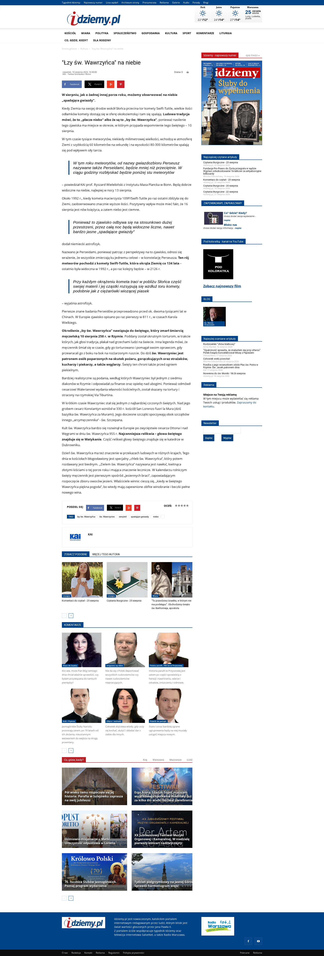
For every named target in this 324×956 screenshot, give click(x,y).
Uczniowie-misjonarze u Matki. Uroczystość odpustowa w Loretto (90, 841)
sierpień (123, 516)
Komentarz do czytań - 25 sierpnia (80, 600)
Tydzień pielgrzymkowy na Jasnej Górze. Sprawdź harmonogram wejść (164, 884)
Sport (187, 33)
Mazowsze (176, 759)
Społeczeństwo (125, 33)
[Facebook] (248, 941)
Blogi (205, 2)
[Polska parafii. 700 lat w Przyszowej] (168, 650)
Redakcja (76, 952)
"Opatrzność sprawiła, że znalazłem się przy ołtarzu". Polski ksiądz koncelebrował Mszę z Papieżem (232, 351)
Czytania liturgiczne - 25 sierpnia (124, 600)
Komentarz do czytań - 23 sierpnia (221, 179)
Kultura (171, 33)
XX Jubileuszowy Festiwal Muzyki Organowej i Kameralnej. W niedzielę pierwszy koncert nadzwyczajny (161, 839)
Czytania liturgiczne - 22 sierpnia (220, 191)
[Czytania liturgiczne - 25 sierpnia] (127, 580)
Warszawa (158, 759)
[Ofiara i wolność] (125, 706)
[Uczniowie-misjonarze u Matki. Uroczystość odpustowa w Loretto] (94, 829)
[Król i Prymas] (81, 706)
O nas (65, 952)
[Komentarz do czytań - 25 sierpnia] (82, 580)
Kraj (145, 759)
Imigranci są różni (114, 665)
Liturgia (225, 33)
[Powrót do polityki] (168, 706)
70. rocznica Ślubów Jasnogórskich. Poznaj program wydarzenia (91, 884)
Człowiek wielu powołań (216, 358)
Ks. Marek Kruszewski (209, 323)
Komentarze (205, 33)
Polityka (101, 33)
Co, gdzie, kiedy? (76, 40)
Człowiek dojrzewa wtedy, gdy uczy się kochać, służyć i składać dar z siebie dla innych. (124, 730)
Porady (196, 2)
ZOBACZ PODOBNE (75, 554)
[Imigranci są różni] (125, 650)
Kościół (70, 33)
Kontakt (88, 952)
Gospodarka (151, 33)
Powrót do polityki (158, 721)
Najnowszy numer (93, 2)
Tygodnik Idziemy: (71, 2)
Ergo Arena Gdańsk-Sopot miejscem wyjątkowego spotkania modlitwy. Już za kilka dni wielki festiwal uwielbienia (163, 796)
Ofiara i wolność (113, 721)
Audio (186, 2)
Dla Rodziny (102, 40)
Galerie (176, 2)
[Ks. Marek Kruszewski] (214, 320)
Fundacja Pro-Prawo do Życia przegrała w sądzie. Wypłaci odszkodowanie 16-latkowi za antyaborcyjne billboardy (232, 171)
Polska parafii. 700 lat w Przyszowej (166, 665)
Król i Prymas (69, 721)
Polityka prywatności (133, 952)
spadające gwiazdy (140, 516)
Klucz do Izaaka (70, 665)
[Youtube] (258, 941)
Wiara (85, 33)
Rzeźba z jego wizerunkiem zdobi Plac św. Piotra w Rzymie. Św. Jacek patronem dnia (230, 366)
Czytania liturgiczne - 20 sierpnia (220, 185)
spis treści (252, 55)
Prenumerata (149, 2)
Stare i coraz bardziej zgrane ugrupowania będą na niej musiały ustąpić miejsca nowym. (168, 730)
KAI (90, 534)
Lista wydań (112, 2)
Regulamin (113, 952)
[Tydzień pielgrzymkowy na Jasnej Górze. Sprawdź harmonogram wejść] (164, 872)
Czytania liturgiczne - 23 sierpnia (220, 162)
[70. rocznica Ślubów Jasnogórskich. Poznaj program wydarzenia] (94, 872)
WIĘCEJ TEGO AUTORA (106, 554)
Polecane (245, 952)
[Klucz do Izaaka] (81, 650)
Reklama (164, 2)
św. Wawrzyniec (107, 516)
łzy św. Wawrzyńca (86, 516)
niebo (156, 516)
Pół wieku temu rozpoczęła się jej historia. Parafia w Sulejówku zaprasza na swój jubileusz (94, 796)
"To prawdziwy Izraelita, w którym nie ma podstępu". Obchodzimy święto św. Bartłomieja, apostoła (171, 604)
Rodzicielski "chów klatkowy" (219, 344)
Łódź (189, 759)
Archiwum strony (130, 2)
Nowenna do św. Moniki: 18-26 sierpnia (224, 373)
